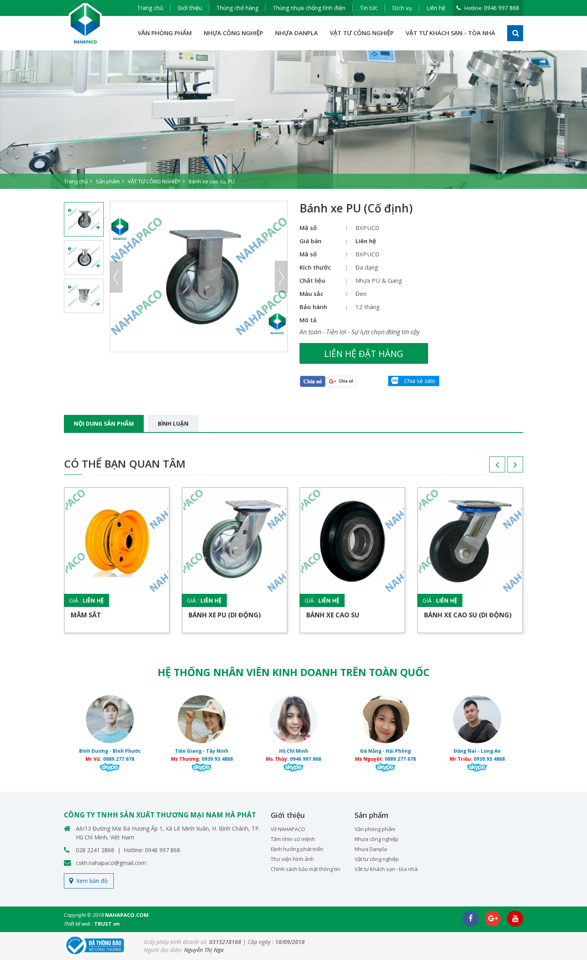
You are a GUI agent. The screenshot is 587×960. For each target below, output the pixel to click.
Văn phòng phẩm (375, 829)
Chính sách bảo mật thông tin (305, 869)
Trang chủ (150, 8)
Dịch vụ (402, 8)
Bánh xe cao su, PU (211, 181)
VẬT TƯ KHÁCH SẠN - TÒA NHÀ (450, 33)
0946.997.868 (305, 759)
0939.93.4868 (217, 759)
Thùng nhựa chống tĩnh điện (309, 8)
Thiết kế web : (78, 923)
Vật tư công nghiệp (377, 859)
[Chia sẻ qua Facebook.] (312, 381)
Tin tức (369, 8)
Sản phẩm (108, 181)
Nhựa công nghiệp (377, 839)
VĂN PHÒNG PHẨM (165, 33)
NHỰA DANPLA (296, 33)
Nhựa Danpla (371, 849)
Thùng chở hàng (237, 8)
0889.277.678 (118, 759)
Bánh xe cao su (332, 615)
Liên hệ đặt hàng (363, 353)
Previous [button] (116, 277)
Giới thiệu (190, 8)
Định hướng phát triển (297, 849)
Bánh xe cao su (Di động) (468, 615)
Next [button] (281, 277)
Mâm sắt (86, 615)
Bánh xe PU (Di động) (224, 615)
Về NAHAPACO (288, 829)
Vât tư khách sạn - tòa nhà (386, 869)
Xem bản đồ (91, 881)
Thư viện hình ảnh (292, 859)
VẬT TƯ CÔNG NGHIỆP (362, 33)
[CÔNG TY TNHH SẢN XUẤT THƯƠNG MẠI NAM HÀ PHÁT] (85, 24)
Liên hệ (435, 8)
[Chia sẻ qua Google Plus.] (342, 381)
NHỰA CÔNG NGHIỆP (233, 33)
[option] (293, 119)
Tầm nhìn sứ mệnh (293, 839)
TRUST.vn (107, 923)
